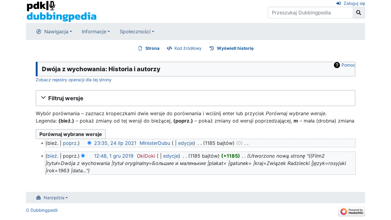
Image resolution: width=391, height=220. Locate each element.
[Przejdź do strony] (359, 12)
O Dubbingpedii (41, 210)
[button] (195, 98)
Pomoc (348, 65)
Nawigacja (56, 31)
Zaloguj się (354, 3)
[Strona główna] (61, 11)
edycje (185, 143)
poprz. (70, 143)
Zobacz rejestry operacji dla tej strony (73, 79)
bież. (52, 156)
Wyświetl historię (235, 48)
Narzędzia (54, 197)
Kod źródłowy (188, 48)
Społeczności (135, 31)
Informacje (94, 31)
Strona (152, 48)
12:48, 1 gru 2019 (113, 156)
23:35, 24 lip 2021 (115, 143)
